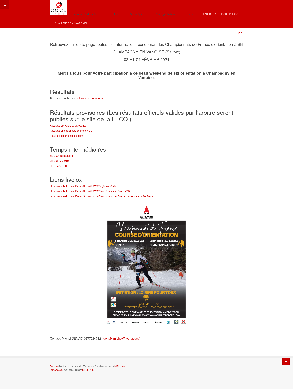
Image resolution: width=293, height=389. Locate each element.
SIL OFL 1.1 (87, 369)
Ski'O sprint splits (59, 166)
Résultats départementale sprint (67, 135)
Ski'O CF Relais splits (61, 155)
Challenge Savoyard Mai (71, 23)
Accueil (60, 14)
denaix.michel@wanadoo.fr (122, 338)
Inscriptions (229, 14)
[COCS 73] (58, 4)
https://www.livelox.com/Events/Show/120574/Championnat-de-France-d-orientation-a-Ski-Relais (101, 196)
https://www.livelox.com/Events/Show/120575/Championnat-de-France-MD (90, 191)
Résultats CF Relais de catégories (68, 125)
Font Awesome (57, 369)
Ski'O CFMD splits (59, 160)
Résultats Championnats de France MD (71, 130)
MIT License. (120, 366)
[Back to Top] (286, 361)
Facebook (209, 14)
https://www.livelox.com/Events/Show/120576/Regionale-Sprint (83, 186)
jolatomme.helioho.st (90, 98)
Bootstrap (54, 366)
